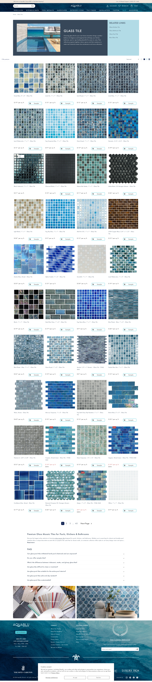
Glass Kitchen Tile (114, 27)
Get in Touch (21, 632)
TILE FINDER (91, 10)
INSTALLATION (104, 10)
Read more (31, 542)
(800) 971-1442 (134, 1)
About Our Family (56, 629)
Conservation (54, 637)
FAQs (77, 642)
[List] (149, 59)
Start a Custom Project (82, 639)
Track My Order (80, 629)
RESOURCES (133, 10)
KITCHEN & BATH (32, 10)
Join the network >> (24, 1)
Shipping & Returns (81, 631)
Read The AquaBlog (56, 631)
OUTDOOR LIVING (77, 10)
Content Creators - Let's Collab (59, 645)
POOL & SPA (18, 10)
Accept (75, 677)
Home (14, 14)
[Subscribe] (137, 649)
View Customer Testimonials (120, 640)
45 (76, 523)
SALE (124, 10)
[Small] (147, 59)
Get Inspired (79, 637)
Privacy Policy (55, 673)
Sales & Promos (55, 634)
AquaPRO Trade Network (83, 634)
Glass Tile (20, 14)
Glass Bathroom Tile (115, 30)
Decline (98, 677)
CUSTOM (116, 10)
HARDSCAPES (62, 10)
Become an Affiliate (56, 647)
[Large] (144, 59)
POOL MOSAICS (48, 10)
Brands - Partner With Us (58, 642)
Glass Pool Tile (113, 34)
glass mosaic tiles (60, 538)
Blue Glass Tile (113, 37)
